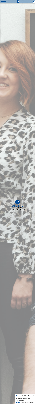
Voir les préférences (29, 402)
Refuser (22, 402)
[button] (33, 395)
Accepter (18, 402)
